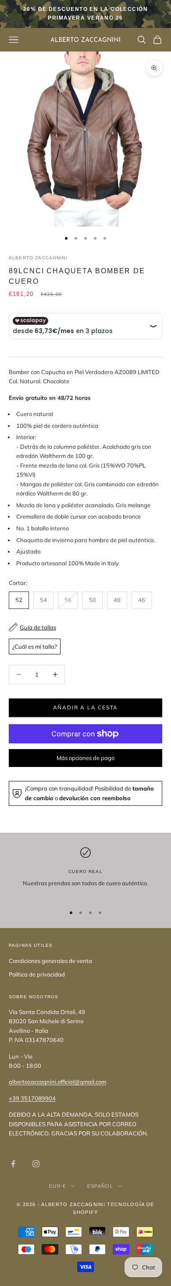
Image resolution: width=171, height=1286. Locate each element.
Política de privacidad (37, 974)
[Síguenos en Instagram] (36, 1163)
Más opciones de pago (85, 757)
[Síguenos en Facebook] (13, 1163)
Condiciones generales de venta (50, 960)
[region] (85, 872)
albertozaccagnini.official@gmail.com (57, 1081)
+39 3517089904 (32, 1098)
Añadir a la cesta (85, 707)
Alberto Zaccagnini (38, 257)
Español (100, 1186)
